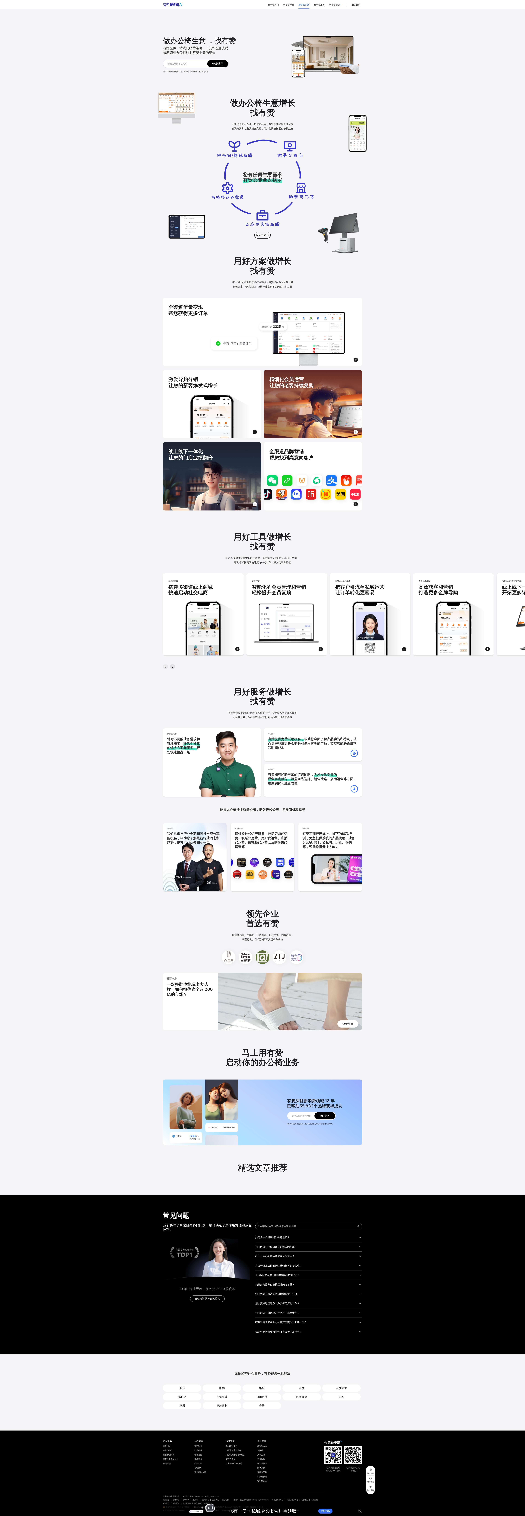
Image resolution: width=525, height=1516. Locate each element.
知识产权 (195, 1500)
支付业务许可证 (277, 1500)
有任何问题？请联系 (206, 1298)
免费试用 (217, 63)
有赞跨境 (314, 1500)
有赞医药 (304, 1500)
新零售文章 (187, 1503)
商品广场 (166, 1503)
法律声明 (176, 1500)
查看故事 (347, 1023)
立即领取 (325, 1511)
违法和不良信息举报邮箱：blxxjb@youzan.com (251, 1500)
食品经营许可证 (292, 1500)
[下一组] (172, 666)
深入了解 (261, 235)
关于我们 (166, 1500)
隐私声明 (186, 1500)
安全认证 (215, 1500)
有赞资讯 (176, 1503)
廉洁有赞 (225, 1500)
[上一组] (165, 666)
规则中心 (205, 1500)
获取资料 (324, 1116)
